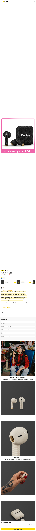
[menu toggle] (1, 1)
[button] (34, 282)
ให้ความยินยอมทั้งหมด (18, 529)
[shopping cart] (34, 1)
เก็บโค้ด (14, 282)
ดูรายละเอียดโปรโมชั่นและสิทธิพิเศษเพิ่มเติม (6, 290)
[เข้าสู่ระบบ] (32, 1)
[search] (30, 1)
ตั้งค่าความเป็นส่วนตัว (18, 527)
